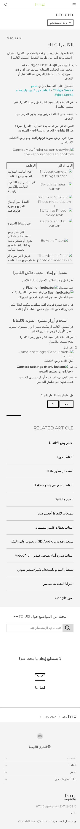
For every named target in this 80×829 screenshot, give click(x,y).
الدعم (65, 716)
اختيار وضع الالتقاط (61, 443)
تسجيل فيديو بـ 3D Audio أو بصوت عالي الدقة (42, 541)
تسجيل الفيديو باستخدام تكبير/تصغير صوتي (45, 569)
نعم (66, 404)
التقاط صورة (65, 457)
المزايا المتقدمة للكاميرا (57, 584)
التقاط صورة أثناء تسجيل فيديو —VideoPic (44, 555)
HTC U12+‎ (49, 716)
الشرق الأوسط (37, 747)
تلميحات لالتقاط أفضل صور (56, 513)
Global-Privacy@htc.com (35, 821)
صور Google (64, 598)
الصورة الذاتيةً (64, 499)
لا (53, 404)
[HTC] (40, 4)
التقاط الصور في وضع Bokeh (53, 485)
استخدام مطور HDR (60, 471)
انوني (73, 812)
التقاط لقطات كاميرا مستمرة (54, 527)
